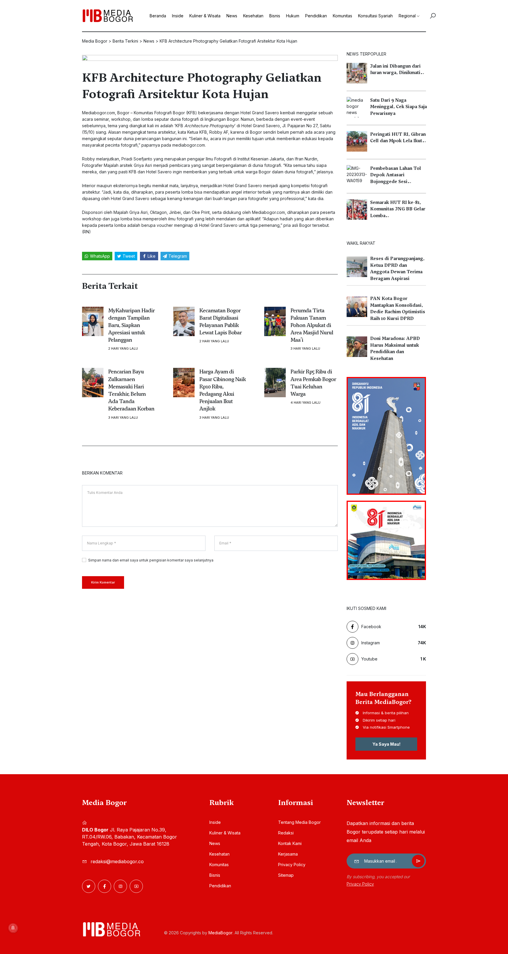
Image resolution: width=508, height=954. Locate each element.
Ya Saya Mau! (386, 744)
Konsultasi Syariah (375, 15)
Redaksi (286, 832)
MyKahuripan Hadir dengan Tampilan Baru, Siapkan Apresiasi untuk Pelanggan (131, 325)
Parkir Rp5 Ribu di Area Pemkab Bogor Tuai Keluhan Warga (313, 383)
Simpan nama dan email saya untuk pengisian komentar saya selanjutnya (150, 560)
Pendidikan (316, 15)
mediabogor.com (188, 144)
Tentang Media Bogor (299, 822)
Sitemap (286, 875)
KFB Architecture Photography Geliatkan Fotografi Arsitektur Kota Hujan (201, 86)
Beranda (158, 15)
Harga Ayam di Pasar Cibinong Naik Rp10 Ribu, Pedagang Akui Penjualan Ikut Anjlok (222, 390)
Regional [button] (407, 15)
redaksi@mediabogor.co (117, 861)
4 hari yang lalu (305, 402)
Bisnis (274, 15)
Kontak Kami (290, 843)
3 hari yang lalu (305, 348)
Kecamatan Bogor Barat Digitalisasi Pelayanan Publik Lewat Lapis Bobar (220, 321)
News (231, 15)
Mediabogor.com (98, 112)
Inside (177, 15)
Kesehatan (253, 15)
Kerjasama (288, 853)
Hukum (292, 15)
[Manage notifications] (13, 928)
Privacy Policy (291, 864)
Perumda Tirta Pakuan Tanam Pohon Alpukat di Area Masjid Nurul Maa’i (311, 325)
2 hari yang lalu (123, 348)
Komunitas (342, 15)
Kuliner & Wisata (204, 15)
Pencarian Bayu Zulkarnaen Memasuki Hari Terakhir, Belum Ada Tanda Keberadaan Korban (131, 390)
